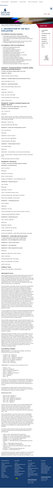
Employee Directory (44, 465)
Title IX (29, 476)
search (45, 14)
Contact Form (43, 464)
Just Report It (3, 471)
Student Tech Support (5, 477)
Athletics (41, 1)
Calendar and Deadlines (19, 468)
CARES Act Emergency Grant (6, 465)
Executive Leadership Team (10, 24)
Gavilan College (5, 11)
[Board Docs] (16, 478)
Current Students (4, 1)
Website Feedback (44, 472)
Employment (17, 469)
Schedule (3, 474)
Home (2, 24)
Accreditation (19, 24)
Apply (48, 14)
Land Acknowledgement (19, 473)
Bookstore (3, 464)
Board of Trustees (18, 466)
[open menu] (51, 8)
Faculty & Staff (22, 1)
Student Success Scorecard (32, 473)
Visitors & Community (32, 1)
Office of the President (32, 470)
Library (2, 472)
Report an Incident (44, 471)
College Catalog (4, 467)
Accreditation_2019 (27, 24)
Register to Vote (30, 472)
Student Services (4, 475)
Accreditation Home (45, 31)
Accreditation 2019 (46, 33)
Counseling (3, 468)
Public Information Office (45, 468)
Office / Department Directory (46, 467)
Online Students (13, 1)
